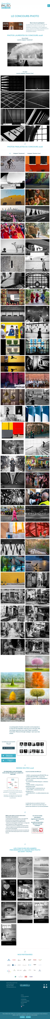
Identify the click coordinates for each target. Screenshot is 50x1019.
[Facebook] (46, 985)
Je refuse (28, 1017)
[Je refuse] (48, 1015)
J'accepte (22, 1017)
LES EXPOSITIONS (23, 999)
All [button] (10, 153)
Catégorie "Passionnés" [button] (19, 153)
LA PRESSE (22, 1005)
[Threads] (44, 987)
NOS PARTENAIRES (24, 1002)
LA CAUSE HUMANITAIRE (25, 996)
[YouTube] (46, 987)
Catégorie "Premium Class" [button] (34, 153)
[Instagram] (44, 985)
